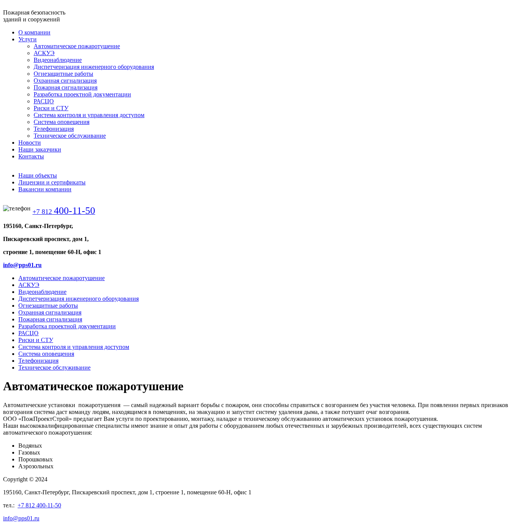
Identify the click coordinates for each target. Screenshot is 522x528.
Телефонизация (38, 360)
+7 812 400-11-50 (39, 505)
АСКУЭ (28, 285)
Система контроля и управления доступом (73, 347)
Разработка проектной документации (67, 326)
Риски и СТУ (35, 340)
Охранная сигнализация (49, 312)
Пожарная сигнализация (50, 319)
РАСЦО (28, 333)
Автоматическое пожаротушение (61, 278)
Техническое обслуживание (54, 367)
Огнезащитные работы (48, 305)
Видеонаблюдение (42, 291)
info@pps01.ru (22, 265)
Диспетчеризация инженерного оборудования (78, 298)
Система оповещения (46, 353)
